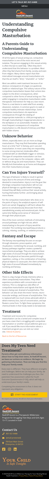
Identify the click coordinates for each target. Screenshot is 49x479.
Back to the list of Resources (14, 336)
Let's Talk (24, 2)
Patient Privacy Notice (36, 476)
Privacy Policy (23, 476)
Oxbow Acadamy (13, 331)
